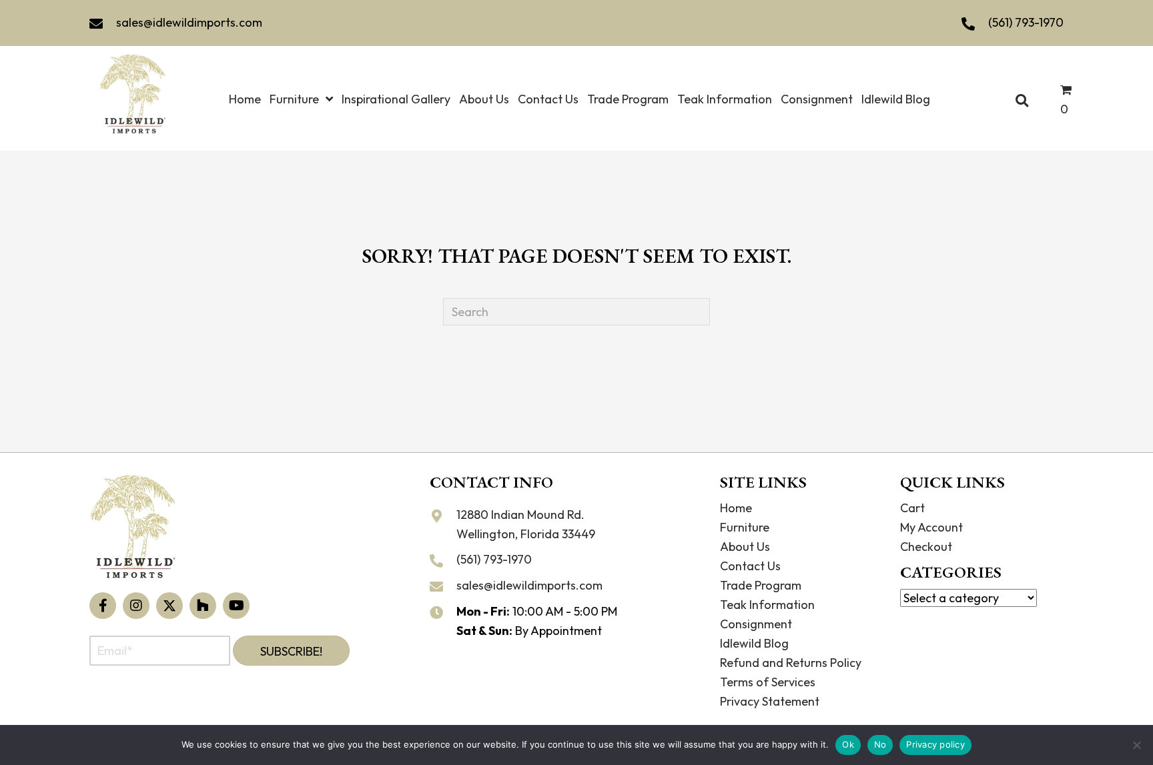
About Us (745, 546)
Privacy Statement (769, 701)
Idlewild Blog (754, 643)
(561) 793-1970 (1026, 22)
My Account (931, 527)
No (880, 744)
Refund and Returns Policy (790, 662)
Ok (848, 744)
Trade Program (760, 585)
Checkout (926, 546)
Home (736, 508)
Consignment (756, 624)
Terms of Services (767, 682)
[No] (1136, 745)
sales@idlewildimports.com (189, 22)
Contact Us (750, 566)
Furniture (744, 527)
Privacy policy (935, 744)
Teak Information (767, 604)
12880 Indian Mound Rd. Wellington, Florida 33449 (525, 524)
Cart (912, 508)
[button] (102, 605)
